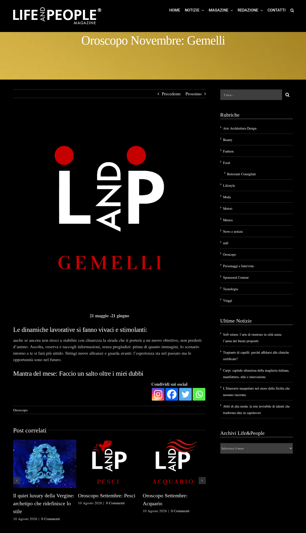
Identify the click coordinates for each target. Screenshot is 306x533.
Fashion (228, 151)
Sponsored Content (236, 277)
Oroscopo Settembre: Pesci (106, 496)
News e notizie (233, 231)
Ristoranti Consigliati (241, 174)
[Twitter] (185, 394)
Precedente (171, 93)
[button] (292, 10)
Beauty (227, 139)
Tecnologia (230, 289)
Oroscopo (20, 410)
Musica (228, 220)
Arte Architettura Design (240, 128)
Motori (227, 208)
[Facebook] (171, 394)
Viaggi (227, 300)
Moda (227, 197)
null (225, 243)
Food (226, 162)
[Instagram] (158, 394)
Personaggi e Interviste (238, 266)
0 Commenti (50, 518)
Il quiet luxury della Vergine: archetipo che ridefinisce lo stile (43, 503)
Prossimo (194, 93)
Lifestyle (229, 185)
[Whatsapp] (199, 394)
